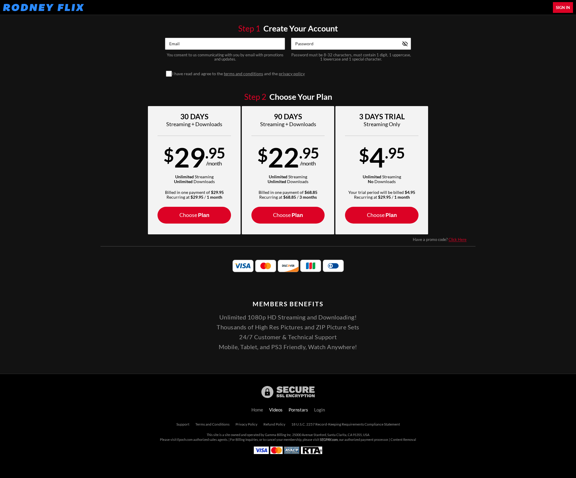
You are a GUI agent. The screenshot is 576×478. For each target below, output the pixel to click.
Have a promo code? (439, 239)
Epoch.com (185, 439)
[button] (194, 170)
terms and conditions (243, 73)
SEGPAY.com (329, 439)
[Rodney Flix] (43, 7)
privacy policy (292, 73)
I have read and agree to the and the (238, 73)
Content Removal (403, 439)
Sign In (563, 7)
